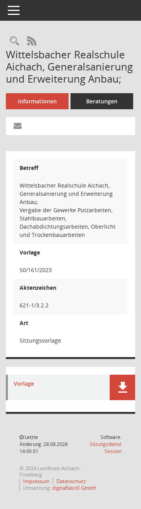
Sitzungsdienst (105, 448)
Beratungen (102, 101)
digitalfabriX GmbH (74, 487)
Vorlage (24, 384)
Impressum (36, 481)
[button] (122, 387)
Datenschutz (71, 481)
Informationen (37, 101)
